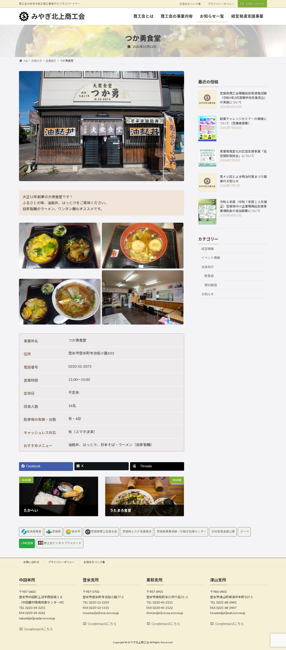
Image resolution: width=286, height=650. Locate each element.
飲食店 (209, 276)
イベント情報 (210, 258)
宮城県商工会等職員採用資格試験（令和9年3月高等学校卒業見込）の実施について (243, 97)
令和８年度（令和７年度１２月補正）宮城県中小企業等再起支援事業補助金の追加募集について (243, 206)
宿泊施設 (210, 285)
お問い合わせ (255, 4)
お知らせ (207, 294)
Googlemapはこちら (38, 629)
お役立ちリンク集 (190, 4)
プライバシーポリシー (221, 4)
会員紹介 (207, 267)
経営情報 (207, 249)
